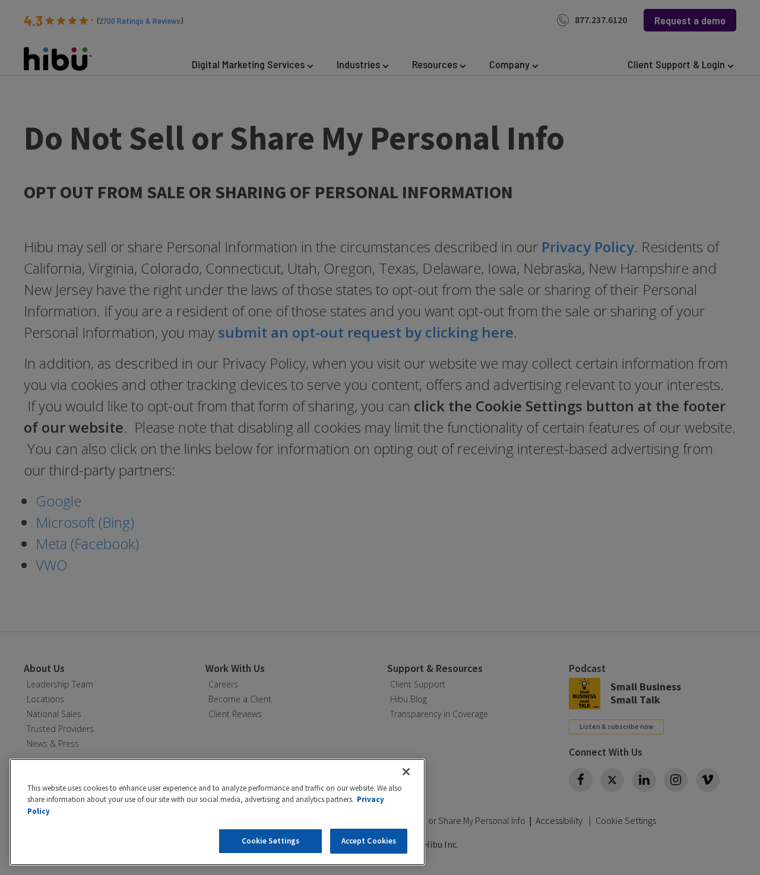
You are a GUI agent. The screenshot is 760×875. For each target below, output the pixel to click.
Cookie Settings (271, 841)
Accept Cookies (369, 841)
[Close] (406, 772)
